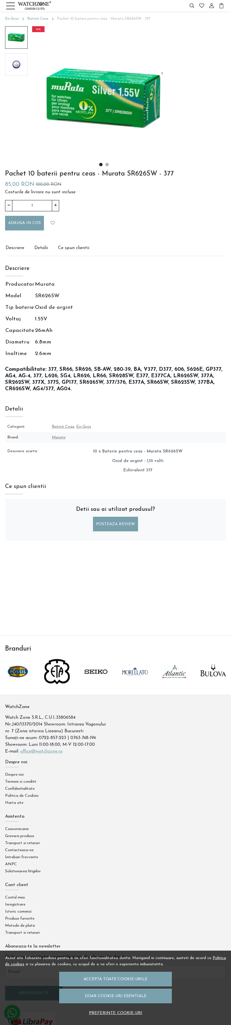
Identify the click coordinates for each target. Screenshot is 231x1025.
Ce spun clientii (73, 248)
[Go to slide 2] (107, 164)
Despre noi (14, 775)
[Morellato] (135, 682)
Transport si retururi (22, 843)
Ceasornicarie (17, 829)
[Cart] (221, 6)
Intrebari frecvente (21, 857)
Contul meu (15, 897)
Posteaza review (115, 524)
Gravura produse (19, 836)
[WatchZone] (34, 6)
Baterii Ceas (37, 19)
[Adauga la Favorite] (53, 223)
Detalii (41, 248)
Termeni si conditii (20, 782)
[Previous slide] (15, 672)
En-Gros (12, 19)
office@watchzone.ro (41, 751)
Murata (58, 437)
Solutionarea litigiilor (23, 871)
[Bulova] (213, 682)
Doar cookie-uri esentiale (115, 996)
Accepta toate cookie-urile (115, 979)
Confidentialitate (20, 789)
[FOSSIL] (18, 682)
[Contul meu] (211, 6)
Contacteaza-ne (19, 850)
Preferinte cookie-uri (115, 1013)
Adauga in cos (24, 223)
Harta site (14, 803)
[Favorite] (201, 6)
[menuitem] (16, 37)
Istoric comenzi (18, 911)
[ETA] (57, 682)
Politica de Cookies (22, 796)
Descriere (15, 248)
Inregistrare (15, 904)
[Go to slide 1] (101, 164)
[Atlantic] (174, 682)
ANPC (11, 864)
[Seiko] (96, 682)
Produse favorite (19, 919)
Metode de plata (20, 926)
